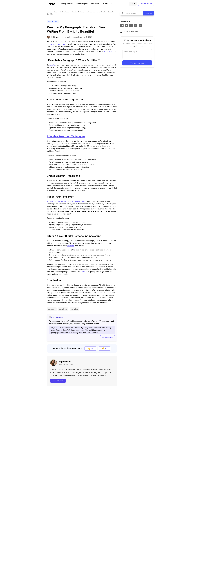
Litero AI (84, 272)
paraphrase (63, 309)
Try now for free (137, 63)
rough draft (108, 51)
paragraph (51, 309)
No (106, 348)
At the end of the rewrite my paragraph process (65, 201)
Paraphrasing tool (82, 4)
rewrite (52, 65)
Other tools (106, 4)
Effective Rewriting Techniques (66, 136)
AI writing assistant (66, 4)
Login (133, 3)
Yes (92, 348)
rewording (74, 309)
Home (49, 12)
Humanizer (95, 4)
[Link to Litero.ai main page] (51, 4)
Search (149, 13)
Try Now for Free (146, 4)
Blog (55, 12)
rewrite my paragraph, (58, 44)
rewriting (70, 246)
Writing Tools (64, 12)
